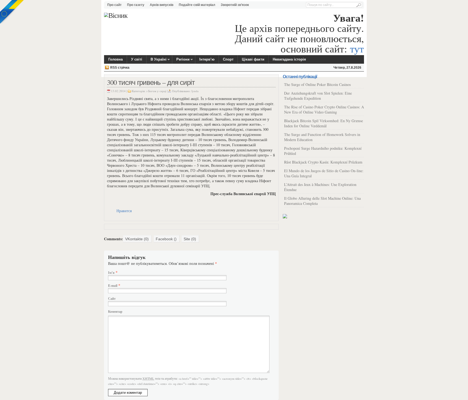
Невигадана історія (289, 59)
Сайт (112, 298)
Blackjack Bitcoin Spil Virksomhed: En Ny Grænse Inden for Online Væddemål (323, 123)
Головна (115, 59)
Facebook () (166, 239)
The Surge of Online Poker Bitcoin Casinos (317, 84)
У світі (136, 59)
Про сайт (114, 5)
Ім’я (111, 272)
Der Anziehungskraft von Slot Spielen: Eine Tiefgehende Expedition (318, 96)
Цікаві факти (253, 59)
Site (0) (190, 239)
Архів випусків (161, 5)
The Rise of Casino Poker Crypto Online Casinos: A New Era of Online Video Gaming (324, 109)
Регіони (181, 60)
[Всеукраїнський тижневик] (116, 15)
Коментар (115, 311)
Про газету (135, 5)
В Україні (157, 60)
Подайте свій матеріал (197, 5)
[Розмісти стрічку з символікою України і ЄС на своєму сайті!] (12, 12)
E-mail (112, 285)
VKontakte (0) (137, 239)
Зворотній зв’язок (235, 5)
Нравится (124, 210)
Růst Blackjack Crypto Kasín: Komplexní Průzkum (323, 162)
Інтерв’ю (206, 59)
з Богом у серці (156, 91)
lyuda (195, 91)
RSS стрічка (119, 67)
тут (357, 48)
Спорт (228, 59)
